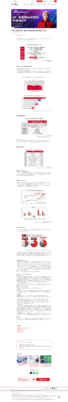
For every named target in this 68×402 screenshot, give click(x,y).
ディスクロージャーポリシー (30, 390)
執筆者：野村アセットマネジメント (21, 35)
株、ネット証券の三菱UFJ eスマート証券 (16, 394)
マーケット (38, 4)
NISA (48, 4)
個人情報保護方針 (13, 390)
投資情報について (20, 331)
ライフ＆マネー (44, 4)
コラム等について (20, 330)
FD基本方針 (17, 390)
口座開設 (39, 1)
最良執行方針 (39, 390)
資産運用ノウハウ (32, 4)
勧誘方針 (36, 390)
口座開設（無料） (43, 379)
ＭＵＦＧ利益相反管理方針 (23, 390)
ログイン (34, 1)
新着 (24, 4)
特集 (51, 4)
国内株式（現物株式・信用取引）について (23, 327)
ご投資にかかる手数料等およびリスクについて (17, 392)
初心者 (27, 4)
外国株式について (20, 329)
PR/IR (55, 4)
